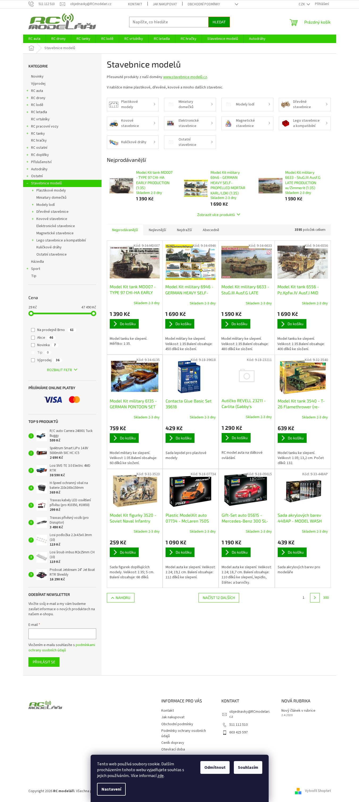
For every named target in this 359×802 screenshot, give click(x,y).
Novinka (46, 345)
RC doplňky (40, 155)
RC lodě (37, 105)
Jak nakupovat (165, 4)
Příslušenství (41, 162)
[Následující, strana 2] (315, 597)
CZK (302, 4)
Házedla (37, 261)
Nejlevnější (157, 230)
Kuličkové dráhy (49, 247)
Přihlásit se (44, 662)
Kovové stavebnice (51, 219)
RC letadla (39, 112)
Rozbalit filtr (59, 370)
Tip (33, 276)
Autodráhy (39, 169)
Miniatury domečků (51, 197)
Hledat (219, 22)
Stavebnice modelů (46, 183)
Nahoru (123, 597)
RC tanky (38, 133)
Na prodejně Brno (55, 330)
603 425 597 (238, 732)
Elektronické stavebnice (55, 226)
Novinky (37, 76)
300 (326, 597)
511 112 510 (238, 724)
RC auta (37, 91)
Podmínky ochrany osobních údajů (183, 733)
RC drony (38, 98)
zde (160, 776)
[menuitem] (34, 39)
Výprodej (38, 83)
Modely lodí (45, 204)
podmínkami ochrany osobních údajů (61, 647)
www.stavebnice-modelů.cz (185, 77)
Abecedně (211, 230)
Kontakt (135, 4)
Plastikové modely (51, 190)
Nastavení (111, 789)
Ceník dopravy (172, 742)
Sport (35, 268)
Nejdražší (184, 230)
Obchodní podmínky (204, 4)
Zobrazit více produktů (216, 214)
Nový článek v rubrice (298, 710)
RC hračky (39, 140)
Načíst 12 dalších (219, 597)
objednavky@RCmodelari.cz (249, 714)
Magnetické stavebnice (55, 233)
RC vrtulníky (40, 119)
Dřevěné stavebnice (52, 211)
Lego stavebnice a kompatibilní (61, 240)
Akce (45, 337)
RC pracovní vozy (44, 126)
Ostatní (37, 176)
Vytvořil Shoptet (318, 791)
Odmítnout (215, 767)
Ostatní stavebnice (51, 254)
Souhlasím (248, 767)
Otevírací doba (173, 749)
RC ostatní (39, 147)
